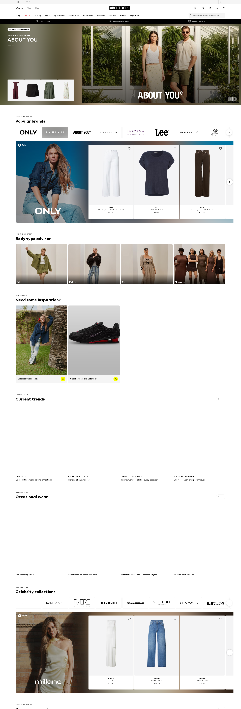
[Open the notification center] (209, 8)
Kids (37, 8)
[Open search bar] (190, 15)
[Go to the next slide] (234, 99)
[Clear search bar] (223, 15)
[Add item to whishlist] (129, 148)
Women (19, 8)
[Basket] (223, 8)
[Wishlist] (216, 8)
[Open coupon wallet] (195, 8)
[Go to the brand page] (41, 64)
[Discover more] (48, 182)
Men (29, 8)
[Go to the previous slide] (230, 99)
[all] (123, 132)
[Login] (202, 8)
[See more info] (50, 146)
